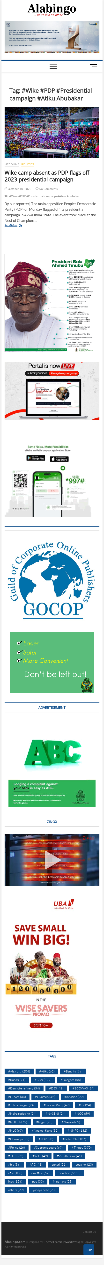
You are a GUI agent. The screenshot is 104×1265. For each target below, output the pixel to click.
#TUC (15, 1156)
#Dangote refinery (24, 1088)
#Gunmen (45, 1097)
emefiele (40, 1173)
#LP (85, 1105)
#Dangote (71, 1080)
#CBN (43, 1080)
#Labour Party (57, 1105)
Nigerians (63, 1181)
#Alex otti (19, 1071)
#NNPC (77, 1130)
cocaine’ (84, 1164)
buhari (59, 1164)
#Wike (40, 1156)
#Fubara (17, 1097)
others (16, 1190)
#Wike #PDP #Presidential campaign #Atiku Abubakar (44, 196)
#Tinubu (82, 1147)
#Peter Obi (74, 1139)
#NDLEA (17, 1122)
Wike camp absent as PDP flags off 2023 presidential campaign (47, 176)
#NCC (82, 1113)
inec (15, 1181)
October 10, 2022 (19, 189)
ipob (37, 1181)
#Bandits (73, 1071)
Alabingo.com (15, 1242)
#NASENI (56, 1113)
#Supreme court (48, 1147)
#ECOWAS (83, 1088)
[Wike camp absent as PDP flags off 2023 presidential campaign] (52, 132)
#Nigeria (71, 1122)
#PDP (45, 1139)
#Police (16, 1147)
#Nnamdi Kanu (45, 1130)
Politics (27, 164)
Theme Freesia (53, 1242)
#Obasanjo (18, 1139)
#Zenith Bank (69, 1156)
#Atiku (47, 1071)
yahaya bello (44, 1190)
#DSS (56, 1088)
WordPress (71, 1242)
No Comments (48, 189)
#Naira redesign (22, 1113)
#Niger (44, 1122)
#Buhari (16, 1080)
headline (12, 164)
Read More (18, 225)
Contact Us (89, 1231)
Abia (14, 1164)
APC (36, 1164)
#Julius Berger (21, 1105)
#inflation (74, 1097)
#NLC (15, 1130)
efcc (15, 1173)
